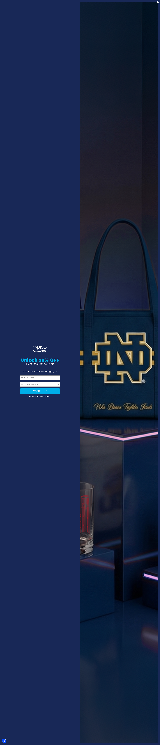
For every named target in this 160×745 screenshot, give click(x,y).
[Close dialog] (158, 2)
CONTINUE (40, 391)
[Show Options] (58, 378)
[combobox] (39, 378)
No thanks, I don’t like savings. (40, 396)
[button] (4, 741)
